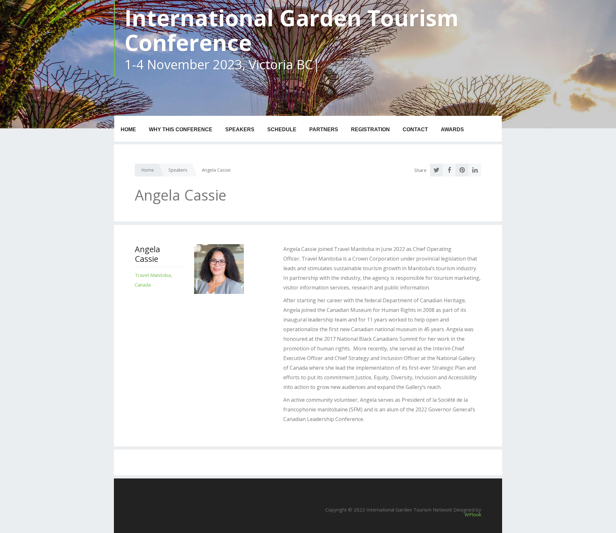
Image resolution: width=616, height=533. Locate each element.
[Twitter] (436, 170)
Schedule (281, 129)
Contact (415, 129)
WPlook (473, 514)
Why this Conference (180, 129)
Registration (370, 129)
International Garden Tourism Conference (291, 30)
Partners (323, 129)
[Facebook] (449, 170)
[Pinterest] (462, 170)
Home (128, 129)
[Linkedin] (474, 170)
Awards (452, 129)
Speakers (239, 129)
